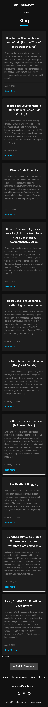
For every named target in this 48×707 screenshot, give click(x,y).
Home (21, 12)
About (5, 677)
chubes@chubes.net (24, 686)
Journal (42, 677)
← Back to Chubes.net (24, 666)
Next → (8, 656)
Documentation (19, 677)
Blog (32, 677)
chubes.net (24, 4)
